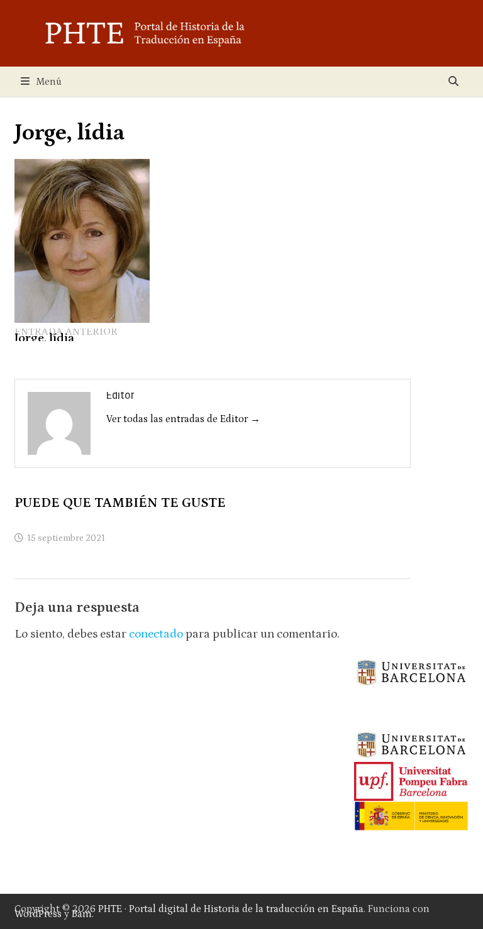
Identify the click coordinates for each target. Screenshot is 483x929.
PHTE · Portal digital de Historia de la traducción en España (231, 909)
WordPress (38, 914)
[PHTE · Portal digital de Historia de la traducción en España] (241, 32)
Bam (82, 914)
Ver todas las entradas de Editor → (183, 419)
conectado (156, 634)
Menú (49, 81)
